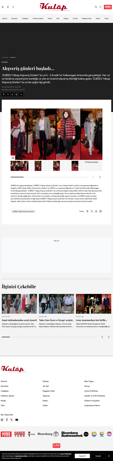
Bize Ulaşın (89, 381)
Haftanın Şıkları (38, 18)
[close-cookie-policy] (109, 456)
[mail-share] (17, 94)
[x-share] (8, 94)
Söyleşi (66, 18)
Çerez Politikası (91, 391)
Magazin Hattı (86, 18)
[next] (99, 177)
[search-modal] (96, 7)
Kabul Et (82, 456)
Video (107, 18)
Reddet (98, 456)
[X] (11, 420)
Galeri (98, 18)
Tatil (57, 18)
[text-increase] (21, 94)
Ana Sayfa (5, 57)
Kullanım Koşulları (92, 400)
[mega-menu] (100, 7)
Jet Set (75, 18)
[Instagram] (2, 420)
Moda (50, 18)
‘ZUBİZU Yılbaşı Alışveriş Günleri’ (23, 211)
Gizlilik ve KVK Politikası (94, 395)
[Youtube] (16, 420)
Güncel (4, 18)
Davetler (14, 18)
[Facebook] (7, 420)
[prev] (102, 337)
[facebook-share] (3, 94)
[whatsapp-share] (12, 94)
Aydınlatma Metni (92, 405)
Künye (87, 386)
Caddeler (25, 18)
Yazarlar (46, 395)
